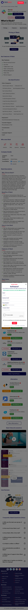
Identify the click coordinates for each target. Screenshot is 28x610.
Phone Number (5, 302)
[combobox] (5, 305)
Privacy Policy (23, 325)
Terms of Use (17, 325)
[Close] (25, 284)
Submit (14, 323)
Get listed (20, 2)
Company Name (6, 307)
